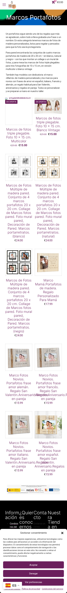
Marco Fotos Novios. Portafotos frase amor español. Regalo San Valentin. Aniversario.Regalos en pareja (50, 456)
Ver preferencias (33, 582)
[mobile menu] (4, 4)
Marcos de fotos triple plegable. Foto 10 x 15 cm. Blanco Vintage (48, 124)
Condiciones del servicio (52, 589)
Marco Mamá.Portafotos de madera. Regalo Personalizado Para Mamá (48, 290)
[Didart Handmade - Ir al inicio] (12, 5)
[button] (62, 533)
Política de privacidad (31, 589)
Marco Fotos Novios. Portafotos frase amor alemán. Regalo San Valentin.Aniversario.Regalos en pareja (26, 387)
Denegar (33, 573)
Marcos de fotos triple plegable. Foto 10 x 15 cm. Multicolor (18, 135)
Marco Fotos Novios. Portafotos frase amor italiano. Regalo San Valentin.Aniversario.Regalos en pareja (26, 454)
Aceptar (33, 565)
